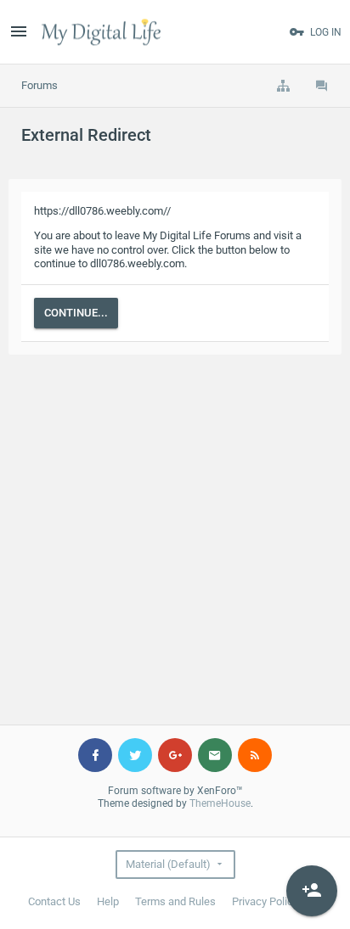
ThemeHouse (220, 803)
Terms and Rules (175, 901)
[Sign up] (311, 890)
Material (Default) (168, 864)
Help (108, 901)
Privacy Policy (265, 901)
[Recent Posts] (322, 85)
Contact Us (54, 901)
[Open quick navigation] (282, 85)
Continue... (76, 312)
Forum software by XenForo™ (175, 791)
